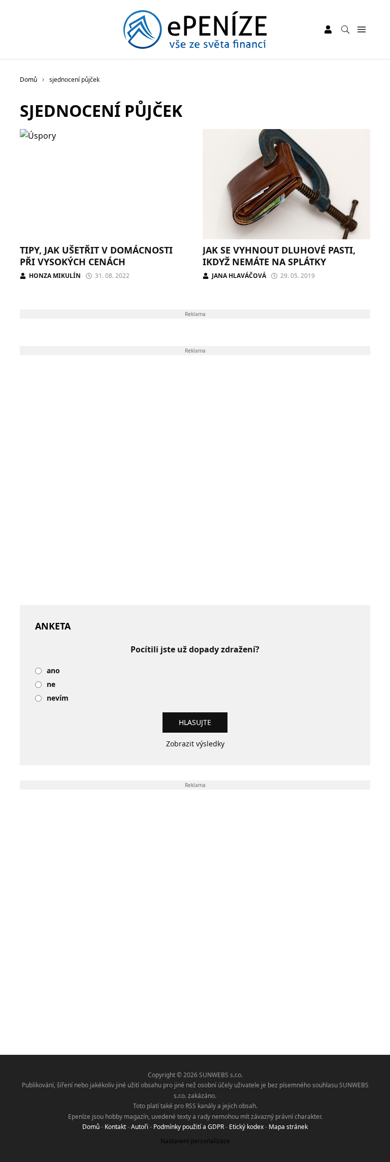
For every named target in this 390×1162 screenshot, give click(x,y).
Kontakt (115, 1126)
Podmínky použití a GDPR (188, 1126)
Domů (91, 1126)
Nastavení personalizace (195, 1141)
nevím (58, 698)
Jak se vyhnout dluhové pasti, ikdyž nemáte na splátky (279, 256)
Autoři (139, 1126)
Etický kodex (246, 1126)
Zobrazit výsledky (195, 743)
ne (51, 684)
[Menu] (361, 30)
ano (53, 671)
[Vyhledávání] (345, 29)
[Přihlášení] (328, 29)
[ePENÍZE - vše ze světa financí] (195, 29)
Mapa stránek (288, 1126)
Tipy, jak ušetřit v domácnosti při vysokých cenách (96, 256)
